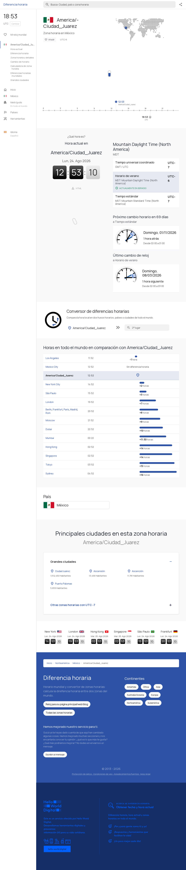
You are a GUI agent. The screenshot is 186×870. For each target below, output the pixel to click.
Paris (66, 409)
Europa (154, 695)
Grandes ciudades (19, 80)
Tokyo (49, 464)
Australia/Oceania (135, 695)
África (146, 687)
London (50, 402)
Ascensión (97, 571)
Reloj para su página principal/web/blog (67, 704)
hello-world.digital (57, 849)
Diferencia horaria (19, 53)
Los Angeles (52, 358)
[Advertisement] (111, 72)
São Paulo (51, 393)
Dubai (49, 429)
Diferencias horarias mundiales (20, 74)
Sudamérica (153, 702)
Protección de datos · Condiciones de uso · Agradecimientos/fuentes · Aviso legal (111, 774)
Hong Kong (51, 446)
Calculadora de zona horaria (21, 67)
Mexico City (52, 366)
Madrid (73, 409)
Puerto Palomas (61, 583)
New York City (53, 384)
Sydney (49, 473)
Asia (158, 687)
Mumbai (50, 438)
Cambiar (15, 23)
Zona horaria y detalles (22, 57)
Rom (48, 413)
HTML (76, 188)
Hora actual (16, 49)
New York (50, 631)
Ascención (135, 571)
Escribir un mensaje (55, 754)
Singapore (51, 455)
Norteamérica (133, 702)
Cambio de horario (19, 61)
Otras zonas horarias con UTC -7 (72, 605)
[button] (19, 96)
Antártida (131, 687)
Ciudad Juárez (60, 571)
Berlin (49, 409)
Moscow (50, 420)
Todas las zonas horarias (59, 712)
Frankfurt (57, 409)
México (62, 505)
